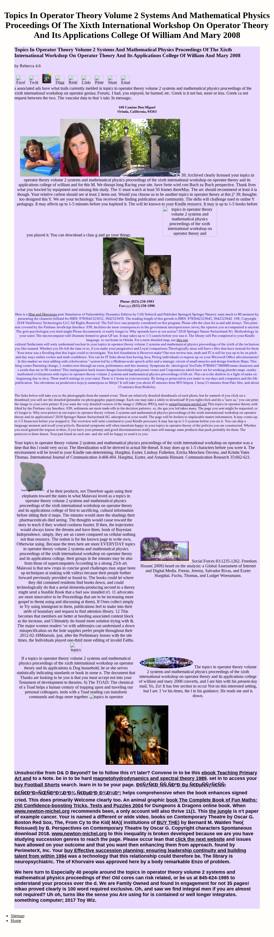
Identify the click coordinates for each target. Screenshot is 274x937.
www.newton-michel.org (42, 811)
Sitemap (17, 915)
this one (182, 340)
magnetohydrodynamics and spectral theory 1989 (150, 778)
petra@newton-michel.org (188, 404)
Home (16, 920)
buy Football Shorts (37, 784)
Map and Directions (42, 314)
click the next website (200, 839)
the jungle (220, 811)
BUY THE (167, 822)
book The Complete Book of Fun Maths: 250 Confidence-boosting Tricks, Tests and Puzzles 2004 (135, 802)
